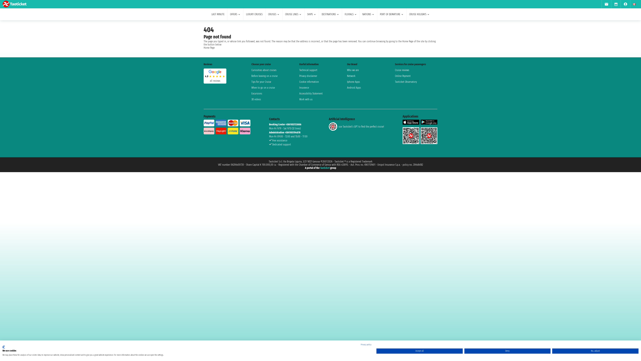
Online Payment (403, 76)
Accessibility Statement (311, 93)
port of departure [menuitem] (390, 14)
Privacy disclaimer (308, 76)
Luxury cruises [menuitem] (254, 14)
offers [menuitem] (233, 14)
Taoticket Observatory (406, 81)
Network (351, 76)
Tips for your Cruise (261, 81)
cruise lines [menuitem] (291, 14)
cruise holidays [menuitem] (417, 14)
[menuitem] (606, 4)
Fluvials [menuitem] (349, 14)
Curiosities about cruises (263, 70)
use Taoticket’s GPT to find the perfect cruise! (361, 126)
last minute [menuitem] (218, 14)
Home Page (209, 47)
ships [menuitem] (310, 14)
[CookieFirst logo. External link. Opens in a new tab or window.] (4, 347)
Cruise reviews (402, 70)
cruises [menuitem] (272, 14)
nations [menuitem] (366, 14)
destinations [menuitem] (329, 14)
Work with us (305, 99)
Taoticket (325, 167)
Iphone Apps (353, 81)
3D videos (256, 99)
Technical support (308, 70)
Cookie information (309, 81)
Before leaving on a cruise (264, 76)
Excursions (256, 93)
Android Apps (354, 87)
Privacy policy (366, 344)
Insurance (304, 87)
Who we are (353, 70)
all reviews (215, 80)
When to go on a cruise (263, 87)
